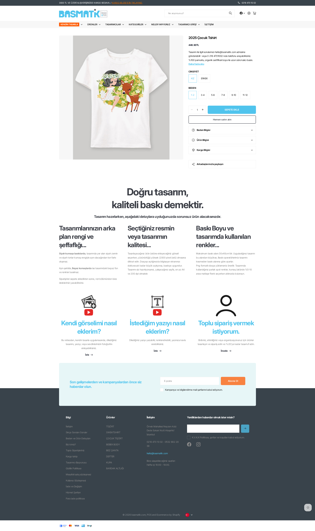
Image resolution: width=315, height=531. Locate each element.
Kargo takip (71, 456)
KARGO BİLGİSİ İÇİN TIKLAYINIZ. (127, 2)
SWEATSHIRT (113, 432)
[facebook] (189, 444)
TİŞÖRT (110, 426)
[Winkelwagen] (254, 13)
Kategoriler (136, 24)
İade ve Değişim (74, 486)
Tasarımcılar (113, 24)
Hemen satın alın (222, 119)
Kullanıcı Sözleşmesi (76, 480)
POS (149, 514)
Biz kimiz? (71, 444)
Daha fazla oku (196, 64)
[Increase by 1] (202, 110)
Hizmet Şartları (73, 492)
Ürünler (92, 24)
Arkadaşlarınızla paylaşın (210, 164)
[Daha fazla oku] (242, 13)
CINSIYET (194, 71)
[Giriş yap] (249, 13)
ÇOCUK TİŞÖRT (114, 438)
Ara (231, 13)
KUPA (109, 462)
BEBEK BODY (113, 444)
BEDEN (192, 87)
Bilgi (68, 417)
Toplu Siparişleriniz (75, 450)
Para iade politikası (75, 498)
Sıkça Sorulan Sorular (76, 432)
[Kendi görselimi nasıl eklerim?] (89, 307)
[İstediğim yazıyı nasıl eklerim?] (157, 307)
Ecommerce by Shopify (168, 514)
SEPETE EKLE (232, 109)
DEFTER (110, 456)
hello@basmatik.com (157, 453)
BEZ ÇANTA (112, 450)
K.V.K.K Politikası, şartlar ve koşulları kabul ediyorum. (218, 437)
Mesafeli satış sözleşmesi (78, 474)
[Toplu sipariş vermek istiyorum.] (226, 305)
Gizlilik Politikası (73, 468)
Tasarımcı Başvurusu (76, 462)
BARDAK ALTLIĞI (115, 468)
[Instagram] (198, 444)
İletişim (209, 24)
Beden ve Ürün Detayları (78, 438)
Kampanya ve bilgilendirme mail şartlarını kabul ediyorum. (194, 389)
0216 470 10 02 (249, 2)
